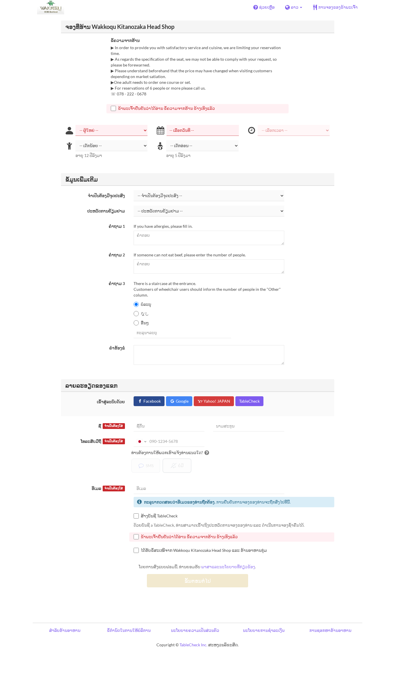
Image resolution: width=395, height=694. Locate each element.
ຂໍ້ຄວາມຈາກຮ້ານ (125, 40)
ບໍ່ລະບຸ (146, 304)
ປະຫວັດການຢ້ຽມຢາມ (106, 210)
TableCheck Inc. (193, 644)
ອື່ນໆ (145, 322)
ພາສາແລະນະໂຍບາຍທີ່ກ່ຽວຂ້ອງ (228, 566)
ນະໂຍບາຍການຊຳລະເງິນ (264, 630)
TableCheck (249, 401)
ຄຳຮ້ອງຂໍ (117, 347)
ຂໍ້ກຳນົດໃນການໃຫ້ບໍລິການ (129, 630)
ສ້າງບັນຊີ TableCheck (159, 515)
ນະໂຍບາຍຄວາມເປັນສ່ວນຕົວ (195, 630)
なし (145, 313)
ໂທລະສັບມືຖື (102, 441)
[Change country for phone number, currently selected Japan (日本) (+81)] (141, 441)
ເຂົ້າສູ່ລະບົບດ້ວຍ (111, 401)
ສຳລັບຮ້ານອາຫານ (64, 630)
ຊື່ (110, 425)
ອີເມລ (107, 488)
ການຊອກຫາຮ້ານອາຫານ (330, 630)
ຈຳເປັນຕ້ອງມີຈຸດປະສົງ (106, 195)
